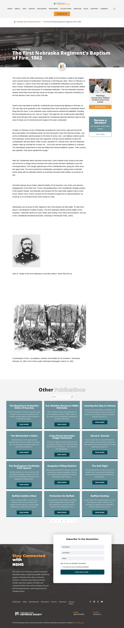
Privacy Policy (71, 603)
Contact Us (97, 614)
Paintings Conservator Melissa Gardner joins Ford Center (100, 99)
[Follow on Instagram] (94, 601)
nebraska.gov (79, 623)
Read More (24, 424)
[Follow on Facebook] (90, 601)
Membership (34, 602)
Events (54, 602)
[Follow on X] (98, 601)
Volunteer (63, 602)
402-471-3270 (78, 614)
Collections (16, 602)
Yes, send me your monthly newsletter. (76, 567)
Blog (25, 602)
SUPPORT (96, 612)
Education (45, 602)
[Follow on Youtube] (101, 601)
